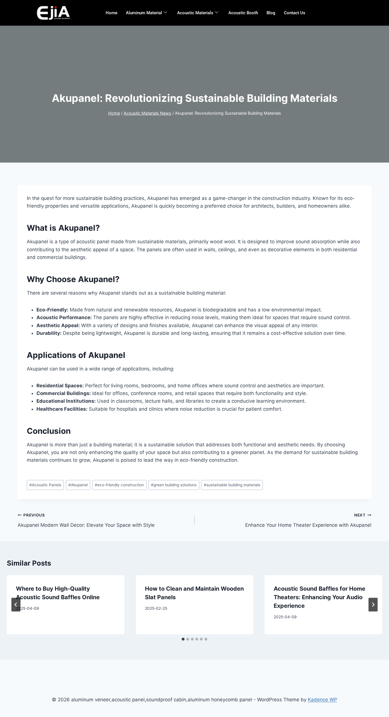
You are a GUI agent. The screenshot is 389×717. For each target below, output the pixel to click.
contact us (294, 12)
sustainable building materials (232, 485)
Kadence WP (322, 699)
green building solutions (173, 485)
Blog (271, 12)
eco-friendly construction (119, 485)
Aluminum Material (144, 12)
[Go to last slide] (16, 604)
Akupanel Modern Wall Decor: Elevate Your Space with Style (86, 520)
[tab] (183, 639)
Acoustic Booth (243, 12)
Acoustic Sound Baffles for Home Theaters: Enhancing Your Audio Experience (319, 597)
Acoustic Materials (195, 12)
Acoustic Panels (45, 485)
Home (111, 12)
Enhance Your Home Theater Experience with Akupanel (308, 520)
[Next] (373, 604)
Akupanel (78, 485)
